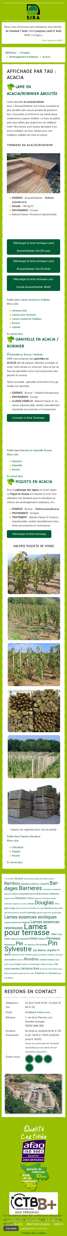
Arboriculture (48, 879)
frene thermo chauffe (17, 913)
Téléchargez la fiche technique (29, 534)
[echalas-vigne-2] (34, 618)
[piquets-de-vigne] (34, 802)
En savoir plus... (15, 333)
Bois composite (21, 893)
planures (16, 955)
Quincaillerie (10, 959)
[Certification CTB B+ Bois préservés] (33, 1203)
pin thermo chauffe (45, 950)
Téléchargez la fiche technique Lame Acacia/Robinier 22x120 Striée (33, 265)
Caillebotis (54, 893)
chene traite (9, 898)
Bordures (44, 893)
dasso (31, 903)
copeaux (16, 904)
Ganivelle (17, 465)
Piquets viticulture (30, 836)
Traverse (40, 973)
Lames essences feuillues (35, 299)
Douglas (45, 903)
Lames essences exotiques (30, 917)
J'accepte (10, 1228)
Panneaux (53, 938)
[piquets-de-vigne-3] (34, 756)
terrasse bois (19, 310)
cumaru (24, 904)
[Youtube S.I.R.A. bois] (38, 1059)
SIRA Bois (10, 52)
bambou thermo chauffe (35, 883)
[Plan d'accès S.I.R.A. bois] (48, 1059)
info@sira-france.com (37, 1012)
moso (34, 938)
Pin (20, 943)
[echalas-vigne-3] (34, 664)
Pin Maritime (30, 945)
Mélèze (42, 938)
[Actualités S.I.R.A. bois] (29, 1067)
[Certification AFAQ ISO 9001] (33, 1150)
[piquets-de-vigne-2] (34, 710)
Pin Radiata (42, 944)
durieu (18, 908)
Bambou (12, 883)
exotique (56, 908)
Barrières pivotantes (52, 889)
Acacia (16, 323)
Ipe (59, 912)
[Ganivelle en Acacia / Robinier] (25, 354)
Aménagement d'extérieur (23, 56)
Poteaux (44, 955)
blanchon (8, 894)
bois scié (34, 893)
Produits (25, 52)
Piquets (16, 851)
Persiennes (10, 944)
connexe (8, 904)
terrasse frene (46, 969)
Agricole (39, 879)
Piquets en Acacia (33, 481)
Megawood (16, 939)
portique (36, 955)
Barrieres (17, 461)
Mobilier (25, 938)
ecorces (25, 908)
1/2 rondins (9, 879)
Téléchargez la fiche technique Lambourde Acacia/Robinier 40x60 (33, 283)
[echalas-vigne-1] (34, 572)
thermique (57, 969)
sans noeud (9, 964)
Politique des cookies (33, 1233)
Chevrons (21, 898)
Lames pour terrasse (24, 314)
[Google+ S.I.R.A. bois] (29, 1059)
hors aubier (52, 913)
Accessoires (29, 879)
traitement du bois (26, 973)
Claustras (46, 898)
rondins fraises (47, 959)
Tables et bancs (48, 964)
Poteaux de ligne (55, 955)
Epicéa (48, 908)
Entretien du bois (36, 908)
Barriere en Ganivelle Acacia (36, 450)
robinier (16, 327)
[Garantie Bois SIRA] (34, 1177)
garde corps (41, 913)
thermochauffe (11, 973)
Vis (46, 973)
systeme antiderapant (31, 964)
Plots (22, 955)
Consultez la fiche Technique (28, 417)
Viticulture (17, 847)
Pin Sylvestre (31, 946)
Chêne (30, 898)
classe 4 (38, 898)
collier (53, 898)
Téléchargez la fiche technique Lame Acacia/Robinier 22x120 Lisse (33, 246)
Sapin (18, 964)
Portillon (29, 955)
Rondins (31, 959)
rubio (57, 960)
